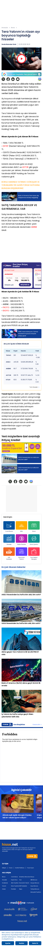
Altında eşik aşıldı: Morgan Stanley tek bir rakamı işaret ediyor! (17, 816)
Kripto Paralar (21, 544)
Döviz (34, 531)
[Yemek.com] (33, 915)
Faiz (20, 880)
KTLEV (8, 380)
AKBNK (34, 227)
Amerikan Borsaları (24, 877)
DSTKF (5, 146)
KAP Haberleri (9, 558)
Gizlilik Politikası (19, 868)
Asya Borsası (34, 886)
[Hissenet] (21, 921)
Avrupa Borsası (34, 883)
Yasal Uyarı (30, 868)
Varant (4, 886)
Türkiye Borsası (34, 889)
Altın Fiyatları (15, 883)
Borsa (3, 877)
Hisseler (9, 544)
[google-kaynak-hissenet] (21, 74)
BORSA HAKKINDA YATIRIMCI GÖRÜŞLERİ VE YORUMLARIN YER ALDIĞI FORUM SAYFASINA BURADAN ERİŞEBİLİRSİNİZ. (21, 185)
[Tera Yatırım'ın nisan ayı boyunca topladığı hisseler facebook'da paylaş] (8, 79)
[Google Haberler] (39, 79)
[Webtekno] (20, 915)
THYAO (8, 355)
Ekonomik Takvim (21, 558)
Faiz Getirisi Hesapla (33, 558)
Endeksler (5, 883)
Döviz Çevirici (34, 544)
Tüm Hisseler (34, 387)
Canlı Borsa (9, 531)
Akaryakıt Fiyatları (35, 892)
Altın (21, 531)
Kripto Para (14, 880)
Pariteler (13, 889)
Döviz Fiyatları (15, 886)
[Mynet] (34, 909)
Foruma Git (36, 724)
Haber (4, 889)
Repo (20, 889)
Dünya (32, 877)
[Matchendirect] (22, 909)
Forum (11, 868)
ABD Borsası (33, 880)
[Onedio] (8, 915)
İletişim (4, 868)
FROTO (6, 307)
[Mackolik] (10, 909)
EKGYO (6, 310)
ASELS (8, 362)
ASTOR (25, 167)
